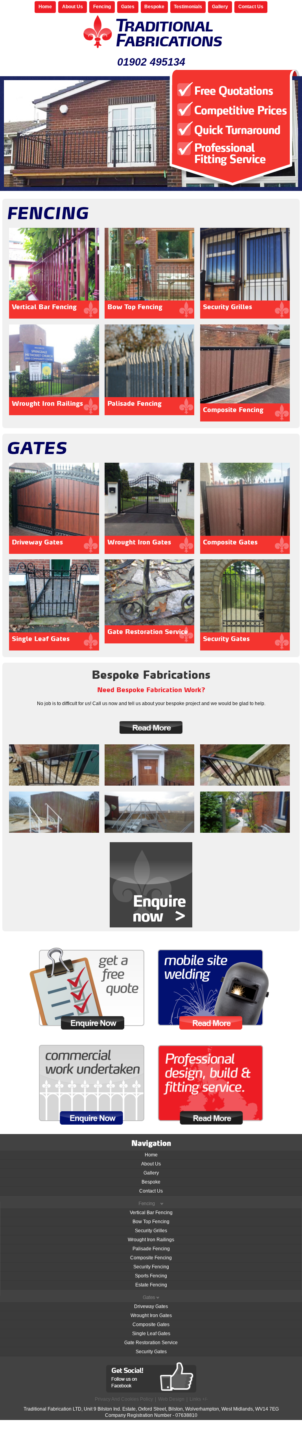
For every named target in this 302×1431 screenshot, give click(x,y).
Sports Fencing (151, 1276)
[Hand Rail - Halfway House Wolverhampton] (149, 765)
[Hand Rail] (54, 765)
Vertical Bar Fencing (151, 1212)
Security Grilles (151, 1230)
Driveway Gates (151, 1306)
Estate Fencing (151, 1285)
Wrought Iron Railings (151, 1239)
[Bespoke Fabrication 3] (245, 812)
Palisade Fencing (151, 1248)
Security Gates (151, 1351)
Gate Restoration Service (151, 1342)
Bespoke (154, 6)
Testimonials (188, 6)
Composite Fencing (151, 1258)
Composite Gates (151, 1324)
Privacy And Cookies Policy (124, 1399)
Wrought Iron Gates (151, 1315)
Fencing (102, 6)
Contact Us (250, 6)
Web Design (171, 1399)
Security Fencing (151, 1267)
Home (45, 6)
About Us (72, 6)
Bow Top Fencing (151, 1221)
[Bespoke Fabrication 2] (149, 812)
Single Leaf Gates (151, 1333)
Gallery (220, 6)
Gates (127, 6)
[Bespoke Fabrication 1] (54, 812)
